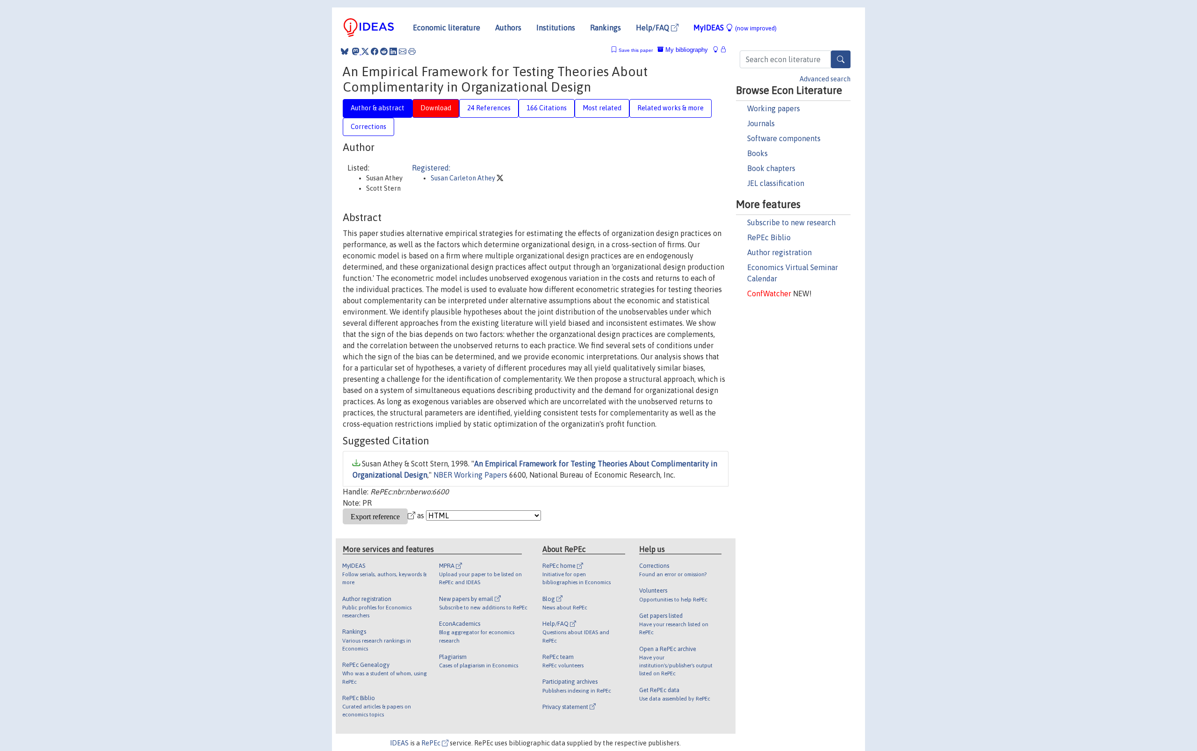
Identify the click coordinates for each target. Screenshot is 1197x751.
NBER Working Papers (470, 475)
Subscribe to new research (791, 222)
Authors (508, 27)
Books (757, 153)
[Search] (841, 59)
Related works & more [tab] (670, 108)
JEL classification (775, 183)
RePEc (431, 743)
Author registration (779, 252)
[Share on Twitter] (365, 51)
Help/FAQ (653, 27)
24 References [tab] (489, 108)
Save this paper (636, 50)
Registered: (431, 168)
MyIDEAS (735, 27)
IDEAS (399, 743)
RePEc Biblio (769, 237)
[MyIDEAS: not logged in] (718, 49)
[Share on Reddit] (384, 51)
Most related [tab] (602, 108)
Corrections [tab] (368, 126)
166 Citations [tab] (546, 108)
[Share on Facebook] (374, 51)
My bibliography (685, 49)
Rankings (605, 27)
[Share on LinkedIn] (393, 51)
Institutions (555, 27)
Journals (761, 123)
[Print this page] (412, 51)
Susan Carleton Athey (464, 178)
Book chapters (771, 168)
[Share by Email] (402, 51)
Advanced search (825, 79)
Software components (784, 138)
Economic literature (446, 27)
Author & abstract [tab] (377, 108)
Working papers (773, 108)
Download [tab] (435, 108)
